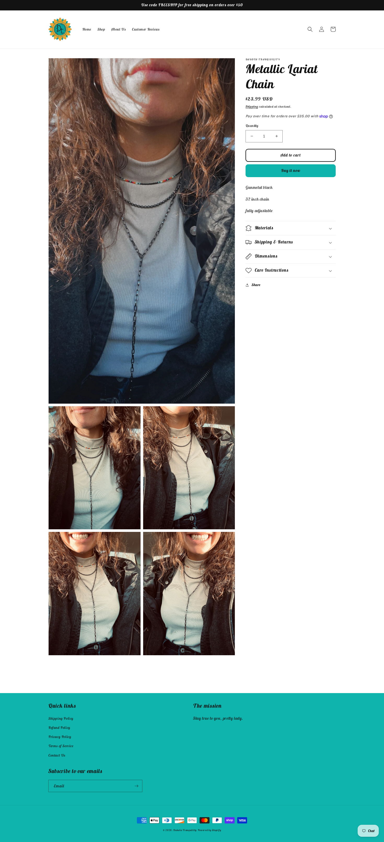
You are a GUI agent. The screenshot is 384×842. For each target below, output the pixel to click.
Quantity (252, 126)
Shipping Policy (60, 718)
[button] (310, 29)
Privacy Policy (59, 736)
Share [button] (256, 284)
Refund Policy (59, 727)
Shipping (252, 106)
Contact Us (56, 755)
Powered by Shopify (209, 830)
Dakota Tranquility (185, 830)
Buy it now (290, 170)
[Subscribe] (136, 786)
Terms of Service (60, 746)
